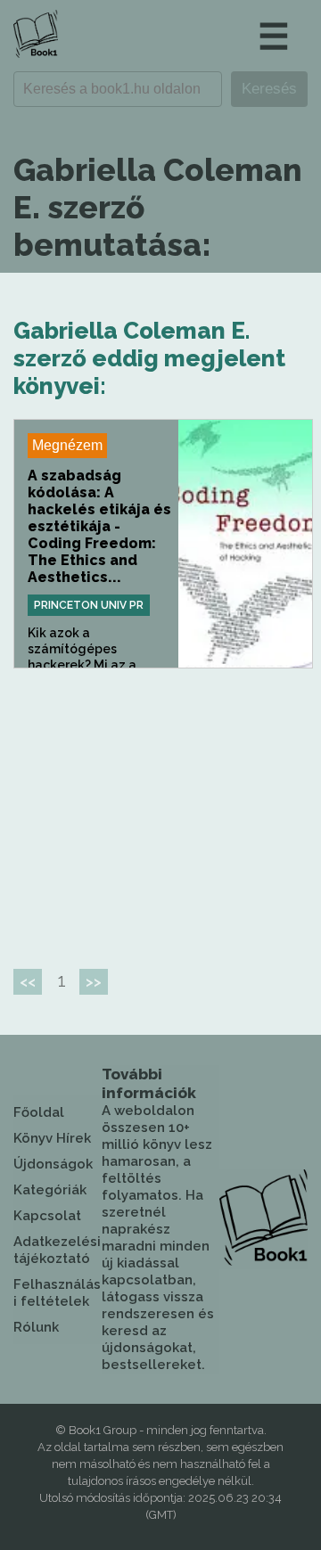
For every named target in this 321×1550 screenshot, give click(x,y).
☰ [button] (274, 36)
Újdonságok (53, 1164)
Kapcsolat (47, 1216)
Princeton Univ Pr (89, 605)
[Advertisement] (163, 811)
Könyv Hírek (52, 1138)
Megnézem (67, 445)
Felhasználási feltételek (57, 1292)
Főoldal (38, 1112)
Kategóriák (49, 1190)
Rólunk (36, 1327)
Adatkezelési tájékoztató (57, 1250)
